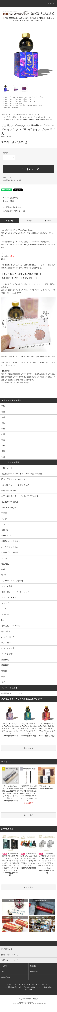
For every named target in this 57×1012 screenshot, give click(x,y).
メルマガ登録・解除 (45, 987)
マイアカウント (6, 966)
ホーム (5, 97)
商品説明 (9, 221)
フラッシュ (31, 101)
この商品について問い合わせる (14, 211)
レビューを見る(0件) (10, 198)
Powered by (15, 1003)
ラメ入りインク (19, 103)
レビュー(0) (47, 221)
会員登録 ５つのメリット (11, 693)
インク (11, 99)
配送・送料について (33, 984)
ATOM (30, 990)
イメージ (28, 221)
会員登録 (33, 966)
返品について (7, 177)
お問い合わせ (5, 977)
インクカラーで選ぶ (21, 99)
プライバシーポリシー (30, 987)
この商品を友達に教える (12, 207)
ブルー (30, 99)
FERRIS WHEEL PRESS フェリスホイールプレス (28, 97)
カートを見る (34, 971)
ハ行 (10, 97)
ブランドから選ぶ (20, 105)
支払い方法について (19, 984)
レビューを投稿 (8, 201)
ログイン (4, 971)
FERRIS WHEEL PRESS (34, 105)
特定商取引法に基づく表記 (12, 180)
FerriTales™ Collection (11, 107)
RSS (26, 990)
